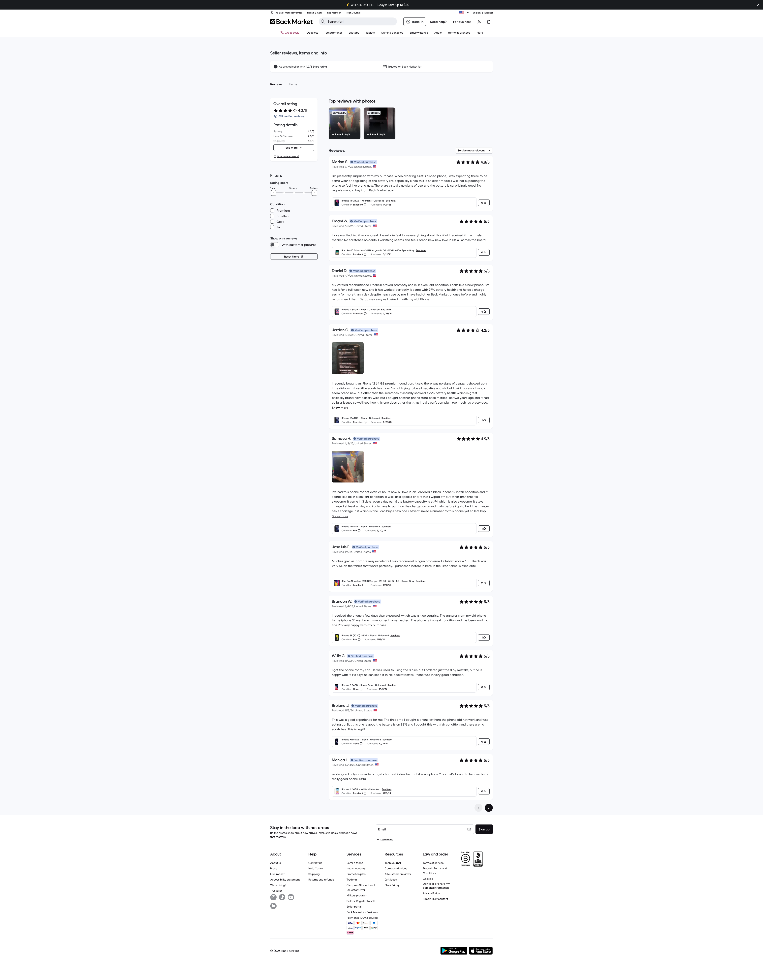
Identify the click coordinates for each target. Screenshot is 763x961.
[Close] (758, 5)
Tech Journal (393, 863)
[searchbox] (361, 21)
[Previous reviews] (478, 808)
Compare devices (396, 868)
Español (488, 12)
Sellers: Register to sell (361, 901)
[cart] (489, 22)
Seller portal (354, 906)
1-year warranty (356, 868)
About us (276, 863)
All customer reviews (398, 874)
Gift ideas (391, 879)
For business (462, 22)
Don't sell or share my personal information (436, 885)
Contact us (315, 863)
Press (273, 868)
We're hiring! (278, 885)
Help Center (316, 868)
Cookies (428, 879)
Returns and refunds (321, 879)
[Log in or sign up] (479, 22)
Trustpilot (276, 890)
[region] (410, 124)
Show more (340, 408)
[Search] (323, 21)
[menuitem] (334, 32)
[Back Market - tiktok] (282, 897)
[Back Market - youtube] (291, 897)
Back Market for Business (362, 912)
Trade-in (352, 879)
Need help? (438, 22)
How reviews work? (288, 156)
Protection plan (356, 874)
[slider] (273, 193)
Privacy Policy (431, 893)
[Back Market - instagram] (273, 897)
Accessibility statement (285, 879)
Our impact (277, 874)
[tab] (276, 84)
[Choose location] (465, 13)
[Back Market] (291, 21)
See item (391, 200)
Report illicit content (435, 899)
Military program (357, 895)
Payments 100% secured (362, 917)
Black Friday (392, 885)
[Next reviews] (489, 808)
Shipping (314, 874)
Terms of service (433, 863)
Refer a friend (355, 863)
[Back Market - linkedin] (273, 906)
